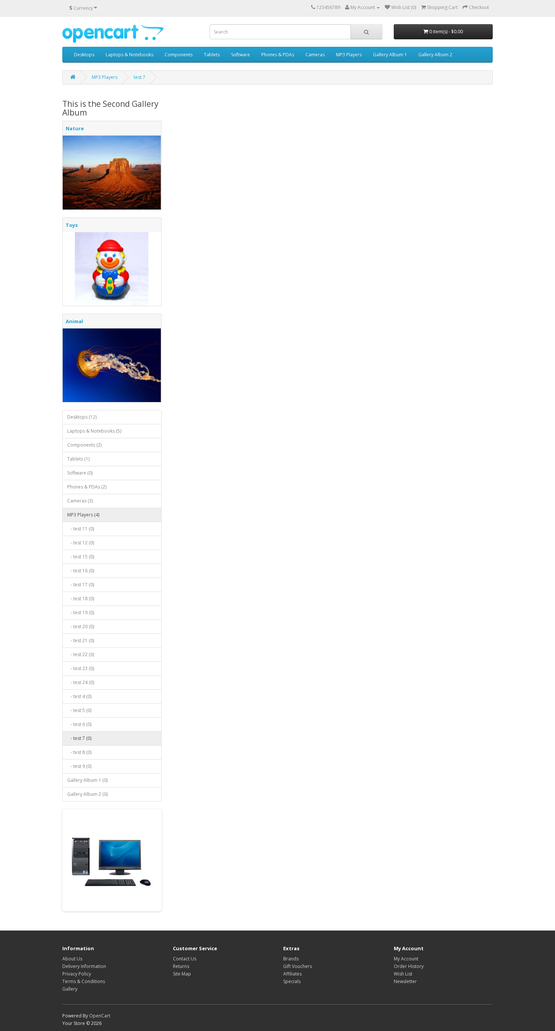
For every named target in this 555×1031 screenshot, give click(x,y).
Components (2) (84, 445)
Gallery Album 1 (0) (87, 780)
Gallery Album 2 (435, 54)
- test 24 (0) (80, 682)
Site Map (182, 974)
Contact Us (184, 958)
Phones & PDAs (277, 54)
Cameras (315, 54)
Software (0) (79, 473)
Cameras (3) (80, 501)
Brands (291, 958)
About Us (72, 958)
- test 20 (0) (80, 626)
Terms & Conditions (83, 981)
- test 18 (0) (80, 598)
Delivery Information (84, 966)
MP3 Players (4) (83, 515)
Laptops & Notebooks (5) (94, 431)
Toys (72, 225)
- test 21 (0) (80, 640)
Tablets (212, 54)
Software (240, 54)
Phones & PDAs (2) (86, 487)
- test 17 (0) (80, 584)
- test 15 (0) (80, 556)
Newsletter (405, 981)
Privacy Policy (76, 974)
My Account (406, 958)
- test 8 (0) (79, 752)
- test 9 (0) (79, 766)
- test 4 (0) (79, 696)
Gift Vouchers (297, 966)
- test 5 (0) (79, 710)
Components (179, 54)
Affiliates (292, 974)
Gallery (69, 989)
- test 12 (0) (80, 542)
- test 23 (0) (80, 668)
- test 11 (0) (80, 529)
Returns (181, 966)
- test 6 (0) (79, 724)
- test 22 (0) (80, 654)
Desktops (84, 54)
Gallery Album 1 (390, 54)
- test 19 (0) (80, 612)
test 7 (139, 77)
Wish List (403, 974)
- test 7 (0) (79, 738)
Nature (75, 128)
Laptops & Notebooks (129, 54)
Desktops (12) (82, 417)
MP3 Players (349, 54)
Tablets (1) (78, 459)
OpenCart (99, 1016)
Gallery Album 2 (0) (87, 794)
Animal (74, 321)
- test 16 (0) (80, 570)
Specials (292, 981)
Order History (409, 966)
